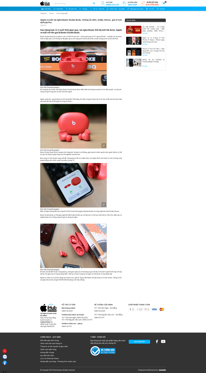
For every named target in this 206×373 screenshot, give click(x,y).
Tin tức (51, 13)
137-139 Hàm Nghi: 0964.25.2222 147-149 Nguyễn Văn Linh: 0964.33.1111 (77, 319)
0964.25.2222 (67, 311)
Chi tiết (144, 33)
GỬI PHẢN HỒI (139, 342)
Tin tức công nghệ (61, 13)
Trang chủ (43, 13)
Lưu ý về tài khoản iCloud (49, 358)
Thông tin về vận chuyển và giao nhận (54, 346)
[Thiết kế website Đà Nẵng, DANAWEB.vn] (162, 370)
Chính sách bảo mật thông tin (51, 343)
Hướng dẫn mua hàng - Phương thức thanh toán (58, 361)
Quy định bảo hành (47, 355)
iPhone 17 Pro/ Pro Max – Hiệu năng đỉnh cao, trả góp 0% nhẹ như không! (153, 51)
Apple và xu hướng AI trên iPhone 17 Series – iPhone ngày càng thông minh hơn (153, 40)
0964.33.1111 (67, 326)
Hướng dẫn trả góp (47, 352)
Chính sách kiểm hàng (48, 349)
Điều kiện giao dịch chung (49, 340)
